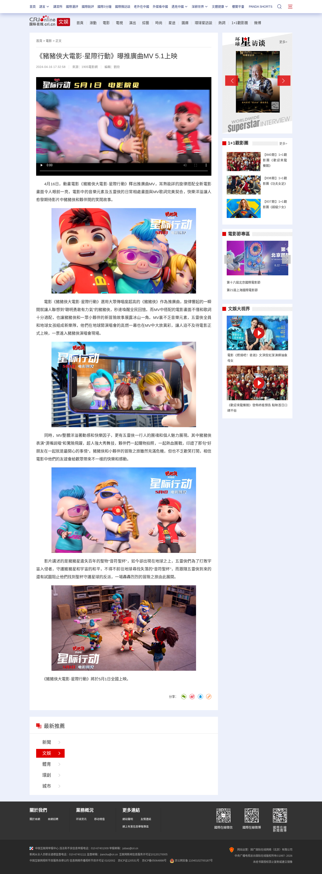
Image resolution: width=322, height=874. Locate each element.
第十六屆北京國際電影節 (243, 282)
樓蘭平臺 (238, 6)
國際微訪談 (122, 6)
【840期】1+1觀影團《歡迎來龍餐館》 (275, 160)
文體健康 (218, 6)
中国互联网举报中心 (47, 848)
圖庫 (185, 23)
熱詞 (221, 23)
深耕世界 (198, 6)
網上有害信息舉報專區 (135, 826)
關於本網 (35, 819)
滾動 (93, 23)
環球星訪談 (203, 23)
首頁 (33, 6)
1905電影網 (89, 67)
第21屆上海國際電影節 (242, 290)
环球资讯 (81, 819)
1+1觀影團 (240, 23)
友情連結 (146, 819)
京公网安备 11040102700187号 (193, 860)
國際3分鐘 (104, 6)
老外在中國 (141, 6)
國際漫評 (72, 6)
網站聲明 (127, 819)
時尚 (158, 23)
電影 (106, 23)
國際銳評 (88, 6)
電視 (119, 23)
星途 (171, 23)
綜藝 (145, 23)
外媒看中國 (160, 6)
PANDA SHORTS (260, 6)
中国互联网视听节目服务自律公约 (49, 860)
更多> (283, 42)
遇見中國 (178, 6)
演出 (132, 23)
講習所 (57, 6)
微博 (257, 23)
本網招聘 (53, 819)
